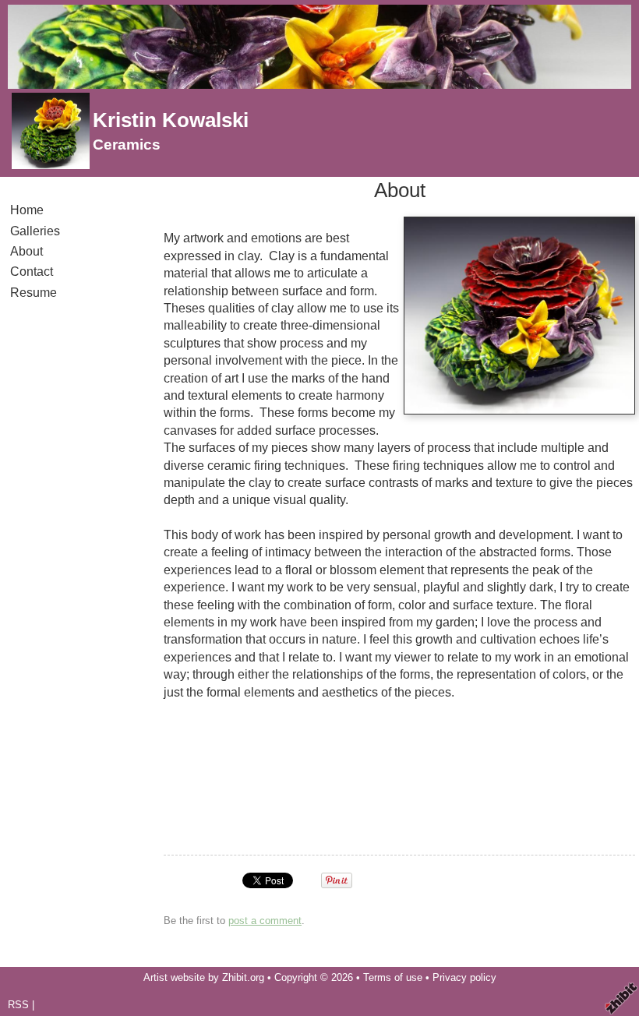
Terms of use (392, 977)
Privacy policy (464, 977)
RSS (18, 1005)
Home (27, 210)
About (26, 251)
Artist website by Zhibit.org (203, 977)
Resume (33, 292)
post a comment (265, 920)
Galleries (35, 231)
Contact (31, 271)
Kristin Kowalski (171, 120)
